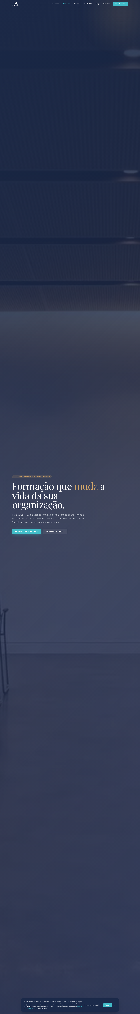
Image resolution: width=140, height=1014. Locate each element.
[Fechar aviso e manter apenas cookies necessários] (114, 1005)
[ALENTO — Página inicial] (15, 4)
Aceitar (107, 1005)
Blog (97, 4)
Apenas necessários (93, 1005)
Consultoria (56, 4)
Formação (66, 4)
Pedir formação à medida (55, 531)
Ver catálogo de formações (25, 531)
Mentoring (77, 4)
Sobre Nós (106, 4)
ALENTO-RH (88, 4)
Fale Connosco (120, 4)
